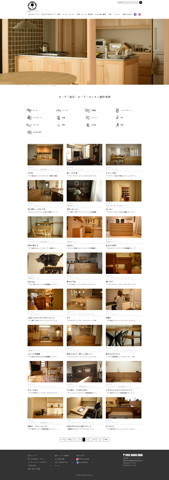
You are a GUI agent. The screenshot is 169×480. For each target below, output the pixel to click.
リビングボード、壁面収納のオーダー (41, 169)
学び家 (30, 173)
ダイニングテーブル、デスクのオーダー (120, 278)
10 (94, 439)
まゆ (68, 318)
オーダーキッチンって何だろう (37, 462)
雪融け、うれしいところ (37, 426)
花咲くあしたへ (73, 209)
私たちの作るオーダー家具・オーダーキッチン (58, 14)
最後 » (106, 439)
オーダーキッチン (112, 169)
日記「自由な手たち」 (61, 462)
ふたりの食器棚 (34, 354)
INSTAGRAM (84, 459)
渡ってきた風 (72, 173)
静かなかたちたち (113, 354)
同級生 (108, 318)
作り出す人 (110, 426)
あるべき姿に (33, 390)
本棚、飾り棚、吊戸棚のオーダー (117, 206)
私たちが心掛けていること (36, 459)
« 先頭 (69, 439)
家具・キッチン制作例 (85, 14)
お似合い (70, 245)
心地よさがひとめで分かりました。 (42, 318)
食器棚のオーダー (73, 206)
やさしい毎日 (111, 173)
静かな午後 (71, 282)
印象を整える (33, 245)
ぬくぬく (109, 209)
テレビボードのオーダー (75, 169)
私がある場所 (111, 245)
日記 (109, 14)
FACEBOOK (83, 462)
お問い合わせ (127, 14)
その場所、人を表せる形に (77, 390)
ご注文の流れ (32, 465)
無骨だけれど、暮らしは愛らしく (80, 354)
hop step (31, 282)
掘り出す (109, 282)
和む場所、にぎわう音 (36, 209)
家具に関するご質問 (34, 469)
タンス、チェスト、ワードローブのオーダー (121, 350)
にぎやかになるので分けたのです (119, 390)
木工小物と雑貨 (100, 14)
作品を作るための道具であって (79, 426)
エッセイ (117, 14)
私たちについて (34, 14)
